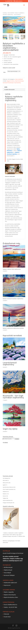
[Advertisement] (14, 458)
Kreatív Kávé (7, 617)
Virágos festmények (7, 502)
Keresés (17, 438)
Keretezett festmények (8, 82)
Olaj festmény (17, 82)
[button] (23, 18)
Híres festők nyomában (8, 489)
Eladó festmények (19, 81)
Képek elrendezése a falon (11, 597)
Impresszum (7, 585)
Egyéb (4, 485)
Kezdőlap (5, 12)
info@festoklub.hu (12, 604)
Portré (4, 496)
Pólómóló (6, 614)
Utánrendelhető (11, 12)
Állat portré (5, 482)
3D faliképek (6, 478)
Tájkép (4, 498)
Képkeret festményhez (10, 594)
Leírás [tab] (5, 87)
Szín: (4, 72)
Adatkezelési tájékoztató (10, 582)
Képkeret (5, 491)
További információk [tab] (9, 89)
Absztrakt (5, 480)
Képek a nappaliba (9, 592)
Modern (5, 493)
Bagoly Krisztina (11, 81)
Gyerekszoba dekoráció (8, 487)
